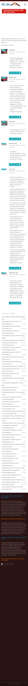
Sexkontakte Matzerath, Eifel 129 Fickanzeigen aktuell (14, 436)
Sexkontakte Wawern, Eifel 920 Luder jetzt (17, 53)
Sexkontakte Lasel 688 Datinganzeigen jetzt (14, 318)
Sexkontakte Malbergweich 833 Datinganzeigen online (14, 476)
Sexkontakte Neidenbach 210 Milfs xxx (14, 366)
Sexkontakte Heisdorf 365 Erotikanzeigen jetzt (14, 344)
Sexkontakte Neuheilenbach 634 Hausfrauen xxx (14, 363)
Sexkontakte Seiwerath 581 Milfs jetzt (14, 340)
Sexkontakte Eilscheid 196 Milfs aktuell (14, 419)
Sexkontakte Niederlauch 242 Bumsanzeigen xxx (14, 403)
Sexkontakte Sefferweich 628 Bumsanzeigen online (14, 408)
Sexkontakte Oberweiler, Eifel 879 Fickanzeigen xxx (14, 431)
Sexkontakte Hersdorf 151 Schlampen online (14, 393)
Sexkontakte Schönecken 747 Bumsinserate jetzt (14, 370)
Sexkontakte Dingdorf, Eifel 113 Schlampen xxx (14, 353)
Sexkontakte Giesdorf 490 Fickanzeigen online (14, 426)
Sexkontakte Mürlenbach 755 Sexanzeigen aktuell (14, 483)
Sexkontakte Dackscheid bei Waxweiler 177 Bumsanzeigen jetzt (14, 412)
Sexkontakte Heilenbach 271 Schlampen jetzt (14, 375)
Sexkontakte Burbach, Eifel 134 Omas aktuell (14, 337)
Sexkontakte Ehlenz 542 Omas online (14, 423)
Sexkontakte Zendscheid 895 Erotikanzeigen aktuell (14, 471)
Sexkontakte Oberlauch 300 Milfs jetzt (14, 416)
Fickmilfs (24, 682)
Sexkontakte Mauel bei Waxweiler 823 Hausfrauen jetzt (14, 445)
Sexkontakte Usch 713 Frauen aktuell (14, 468)
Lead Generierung (12, 684)
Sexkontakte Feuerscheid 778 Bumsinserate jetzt (14, 332)
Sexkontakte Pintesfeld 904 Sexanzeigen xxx (14, 450)
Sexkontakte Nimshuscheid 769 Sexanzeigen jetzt (14, 323)
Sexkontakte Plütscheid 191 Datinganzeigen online (14, 389)
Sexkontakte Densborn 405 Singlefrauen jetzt (14, 459)
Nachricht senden (14, 73)
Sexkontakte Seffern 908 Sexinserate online (14, 379)
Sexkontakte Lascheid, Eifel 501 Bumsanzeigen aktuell (14, 349)
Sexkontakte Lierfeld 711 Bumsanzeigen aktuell (14, 455)
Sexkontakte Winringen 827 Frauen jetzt (14, 384)
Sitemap (18, 684)
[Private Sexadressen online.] (10, 4)
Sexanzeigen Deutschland (15, 682)
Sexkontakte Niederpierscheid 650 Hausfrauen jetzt (14, 488)
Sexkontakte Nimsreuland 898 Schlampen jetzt (14, 327)
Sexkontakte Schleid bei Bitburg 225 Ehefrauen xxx (14, 358)
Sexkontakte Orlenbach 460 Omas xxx (14, 480)
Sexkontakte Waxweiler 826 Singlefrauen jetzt (14, 464)
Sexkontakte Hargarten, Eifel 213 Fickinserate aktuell (14, 398)
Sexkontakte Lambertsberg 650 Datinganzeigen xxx (14, 441)
